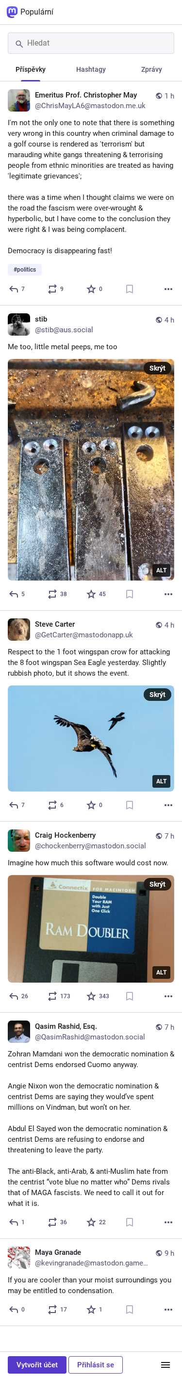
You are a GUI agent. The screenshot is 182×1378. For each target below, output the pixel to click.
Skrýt (157, 368)
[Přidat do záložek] (129, 289)
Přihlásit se (95, 1365)
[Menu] (165, 1365)
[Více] (168, 289)
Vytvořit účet (37, 1365)
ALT (161, 570)
